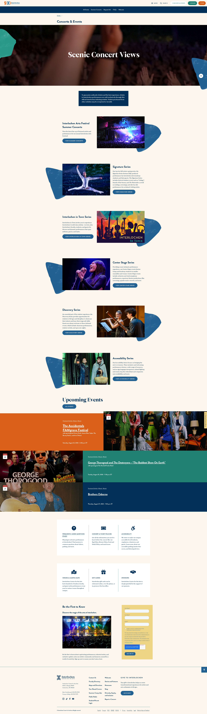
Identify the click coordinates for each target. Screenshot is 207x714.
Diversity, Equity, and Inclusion (110, 694)
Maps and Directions (95, 685)
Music (75, 421)
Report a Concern (110, 699)
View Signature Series (124, 192)
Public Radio (93, 697)
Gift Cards (96, 578)
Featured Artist (67, 421)
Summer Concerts (96, 10)
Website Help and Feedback (143, 710)
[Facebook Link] (70, 699)
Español (99, 710)
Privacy (123, 710)
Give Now (127, 693)
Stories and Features (111, 681)
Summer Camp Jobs (95, 693)
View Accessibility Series (125, 379)
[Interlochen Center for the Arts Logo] (12, 3)
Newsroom (108, 685)
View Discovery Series (73, 333)
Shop (106, 689)
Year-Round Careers (95, 689)
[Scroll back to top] (204, 670)
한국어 (117, 710)
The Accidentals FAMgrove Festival (75, 427)
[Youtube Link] (73, 699)
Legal (135, 710)
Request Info (107, 10)
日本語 (112, 710)
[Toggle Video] (201, 76)
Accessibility (129, 710)
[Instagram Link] (63, 699)
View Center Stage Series (125, 285)
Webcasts (121, 10)
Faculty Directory (94, 681)
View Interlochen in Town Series (78, 237)
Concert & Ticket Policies (102, 534)
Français (104, 710)
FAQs (114, 10)
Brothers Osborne (98, 494)
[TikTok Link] (67, 699)
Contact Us (92, 677)
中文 (108, 710)
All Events (86, 10)
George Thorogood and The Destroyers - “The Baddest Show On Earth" (127, 463)
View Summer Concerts (74, 141)
